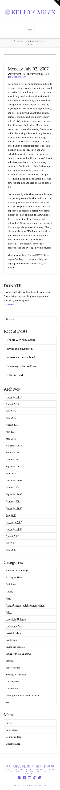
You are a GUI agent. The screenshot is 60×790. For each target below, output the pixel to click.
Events (48, 772)
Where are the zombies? (21, 357)
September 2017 (14, 397)
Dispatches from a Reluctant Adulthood (25, 605)
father (9, 612)
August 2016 (12, 404)
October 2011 (12, 459)
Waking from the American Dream (23, 695)
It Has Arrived (15, 375)
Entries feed (12, 730)
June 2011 (11, 473)
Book (11, 772)
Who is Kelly (13, 766)
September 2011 (14, 466)
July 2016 (11, 411)
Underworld (12, 688)
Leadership (11, 640)
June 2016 (11, 418)
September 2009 (14, 494)
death (8, 598)
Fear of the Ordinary (16, 619)
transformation (13, 667)
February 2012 (13, 452)
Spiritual (10, 660)
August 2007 (12, 536)
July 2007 (11, 543)
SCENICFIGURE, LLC (37, 785)
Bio (23, 766)
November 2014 (14, 445)
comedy (10, 591)
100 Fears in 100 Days (17, 570)
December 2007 (14, 522)
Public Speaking (37, 768)
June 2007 (11, 550)
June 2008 (11, 515)
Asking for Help (14, 577)
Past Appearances (44, 766)
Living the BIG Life (15, 647)
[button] (30, 31)
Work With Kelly (32, 772)
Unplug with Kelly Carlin (21, 340)
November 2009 (14, 480)
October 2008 (13, 501)
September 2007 (14, 529)
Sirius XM (50, 770)
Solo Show (20, 768)
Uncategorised (17, 77)
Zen (8, 702)
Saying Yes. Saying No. (20, 349)
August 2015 (12, 425)
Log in (9, 723)
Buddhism (11, 584)
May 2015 (11, 438)
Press (30, 766)
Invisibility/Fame (14, 633)
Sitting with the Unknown (18, 653)
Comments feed (13, 737)
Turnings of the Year (16, 674)
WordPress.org (13, 743)
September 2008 (14, 508)
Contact (30, 773)
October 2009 (13, 487)
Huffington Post (14, 626)
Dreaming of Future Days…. (23, 366)
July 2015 (11, 431)
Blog (18, 772)
